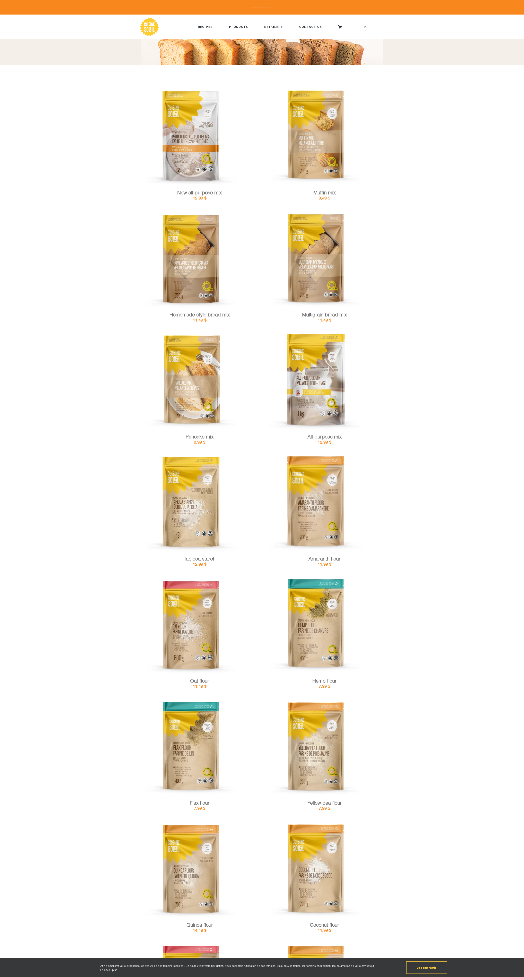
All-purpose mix (324, 437)
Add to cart (180, 137)
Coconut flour (324, 925)
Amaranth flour (324, 559)
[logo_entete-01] (149, 18)
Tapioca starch (200, 559)
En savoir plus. (109, 969)
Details (203, 137)
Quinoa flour (199, 925)
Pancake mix (199, 437)
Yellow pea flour (324, 803)
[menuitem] (366, 27)
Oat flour (199, 681)
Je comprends (427, 967)
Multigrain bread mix (324, 315)
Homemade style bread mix (199, 315)
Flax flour (199, 803)
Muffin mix (324, 193)
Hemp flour (324, 681)
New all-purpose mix (199, 193)
